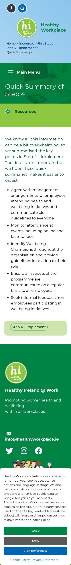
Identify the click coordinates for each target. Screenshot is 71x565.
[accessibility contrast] (11, 8)
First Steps (45, 43)
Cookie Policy (20, 560)
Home (11, 43)
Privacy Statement (45, 560)
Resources (26, 43)
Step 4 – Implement (21, 48)
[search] (22, 8)
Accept (35, 530)
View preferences (36, 550)
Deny (35, 540)
